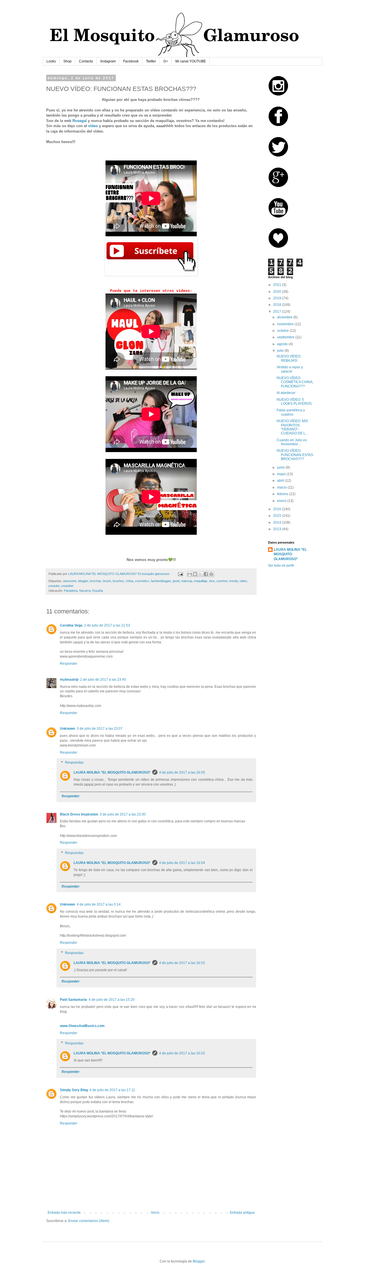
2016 (277, 509)
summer (222, 581)
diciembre (285, 317)
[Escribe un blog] (195, 574)
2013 (277, 529)
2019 (277, 298)
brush (107, 581)
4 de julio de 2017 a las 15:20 (112, 1000)
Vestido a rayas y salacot (290, 369)
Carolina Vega (71, 625)
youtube (54, 585)
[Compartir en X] (200, 574)
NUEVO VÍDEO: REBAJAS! (289, 358)
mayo (282, 474)
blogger (83, 581)
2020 (277, 292)
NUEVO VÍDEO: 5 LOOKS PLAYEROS (294, 402)
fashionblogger (161, 581)
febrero (283, 494)
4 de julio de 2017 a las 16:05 (182, 772)
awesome (69, 581)
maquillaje (200, 581)
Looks (51, 61)
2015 (277, 516)
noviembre (286, 324)
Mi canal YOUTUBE (190, 61)
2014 (277, 522)
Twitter (151, 61)
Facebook (131, 61)
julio (281, 351)
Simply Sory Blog (74, 1090)
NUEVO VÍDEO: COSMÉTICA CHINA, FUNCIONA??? (295, 382)
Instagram (108, 61)
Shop (67, 61)
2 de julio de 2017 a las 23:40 (103, 680)
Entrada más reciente (64, 1213)
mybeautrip (69, 680)
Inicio (155, 1213)
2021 (277, 285)
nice (212, 581)
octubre (283, 331)
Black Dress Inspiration (79, 814)
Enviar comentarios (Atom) (88, 1221)
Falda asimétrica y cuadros (291, 412)
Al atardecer (286, 393)
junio (281, 467)
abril (281, 481)
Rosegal (79, 121)
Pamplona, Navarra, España (83, 590)
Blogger (199, 1261)
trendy (233, 581)
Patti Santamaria (73, 1000)
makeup (186, 581)
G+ (165, 61)
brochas (95, 581)
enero (282, 501)
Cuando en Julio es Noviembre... (292, 442)
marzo (282, 487)
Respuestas (74, 763)
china (129, 581)
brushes (118, 581)
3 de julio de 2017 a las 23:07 (100, 729)
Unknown (67, 729)
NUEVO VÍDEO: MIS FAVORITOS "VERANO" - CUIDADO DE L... (292, 427)
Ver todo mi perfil (281, 566)
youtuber (67, 585)
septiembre (286, 337)
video (243, 581)
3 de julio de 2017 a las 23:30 (123, 814)
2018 (277, 305)
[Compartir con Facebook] (206, 574)
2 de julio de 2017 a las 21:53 (107, 625)
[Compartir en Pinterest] (211, 574)
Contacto (86, 61)
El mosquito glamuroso (153, 574)
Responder (68, 664)
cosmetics (142, 581)
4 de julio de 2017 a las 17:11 (112, 1090)
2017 (277, 312)
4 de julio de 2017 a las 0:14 (99, 904)
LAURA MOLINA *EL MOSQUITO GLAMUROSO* (112, 772)
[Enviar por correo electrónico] (189, 574)
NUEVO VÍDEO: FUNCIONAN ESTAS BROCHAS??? (295, 455)
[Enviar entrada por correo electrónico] (180, 574)
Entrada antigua (242, 1213)
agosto (283, 344)
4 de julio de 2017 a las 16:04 (182, 863)
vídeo (93, 126)
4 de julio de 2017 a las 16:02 (182, 963)
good (176, 581)
